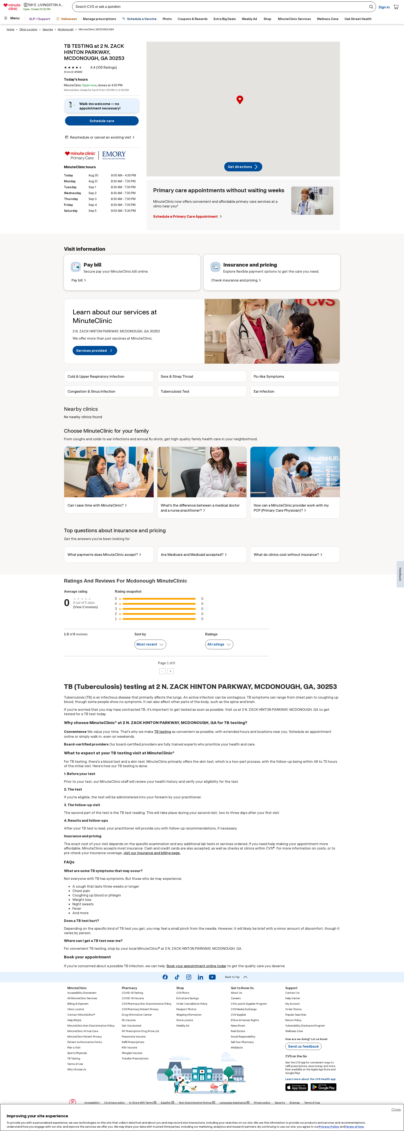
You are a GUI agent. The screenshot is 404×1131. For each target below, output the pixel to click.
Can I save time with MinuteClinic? (96, 505)
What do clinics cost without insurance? (286, 554)
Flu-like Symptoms (269, 376)
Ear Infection (264, 391)
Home (10, 29)
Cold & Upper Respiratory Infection (96, 376)
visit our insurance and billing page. (152, 853)
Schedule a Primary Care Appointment (185, 216)
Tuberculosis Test (175, 391)
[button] (243, 104)
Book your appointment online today (196, 966)
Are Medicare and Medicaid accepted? (192, 554)
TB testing (162, 731)
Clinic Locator (28, 29)
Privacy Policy (329, 1126)
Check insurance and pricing (234, 280)
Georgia (48, 29)
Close (396, 1109)
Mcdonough (66, 29)
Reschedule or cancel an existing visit (100, 137)
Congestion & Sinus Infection (91, 391)
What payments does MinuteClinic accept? (103, 554)
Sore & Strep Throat (177, 376)
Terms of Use (354, 1126)
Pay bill (77, 280)
